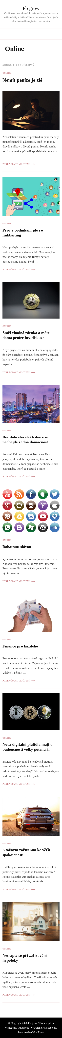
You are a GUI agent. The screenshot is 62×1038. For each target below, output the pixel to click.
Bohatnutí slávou (16, 547)
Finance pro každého (20, 646)
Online (6, 73)
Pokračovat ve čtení (16, 164)
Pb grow (31, 8)
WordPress (38, 1032)
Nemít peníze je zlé (22, 80)
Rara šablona (49, 1027)
